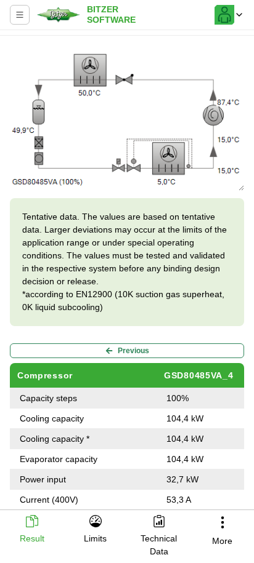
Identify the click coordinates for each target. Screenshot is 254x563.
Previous (133, 350)
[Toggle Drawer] (20, 15)
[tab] (31, 530)
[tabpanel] (127, 274)
